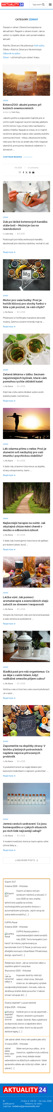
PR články (19, 1103)
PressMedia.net (12, 1101)
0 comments (33, 167)
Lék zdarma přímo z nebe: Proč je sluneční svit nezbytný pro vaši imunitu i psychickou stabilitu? (24, 452)
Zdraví (6, 57)
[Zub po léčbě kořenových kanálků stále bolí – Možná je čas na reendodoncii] (26, 196)
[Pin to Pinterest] (30, 172)
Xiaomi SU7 (10, 881)
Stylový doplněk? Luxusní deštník (20, 1002)
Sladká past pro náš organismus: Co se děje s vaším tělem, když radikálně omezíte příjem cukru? (26, 675)
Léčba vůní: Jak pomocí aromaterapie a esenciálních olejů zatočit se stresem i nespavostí (25, 601)
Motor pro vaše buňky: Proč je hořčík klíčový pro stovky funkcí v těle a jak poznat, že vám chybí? (24, 304)
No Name (9, 312)
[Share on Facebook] (23, 172)
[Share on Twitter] (26, 172)
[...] (26, 914)
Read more (8, 252)
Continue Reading (12, 157)
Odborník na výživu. (12, 53)
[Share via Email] (33, 172)
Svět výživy (39, 45)
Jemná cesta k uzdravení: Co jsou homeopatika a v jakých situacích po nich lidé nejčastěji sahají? (25, 827)
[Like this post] (20, 172)
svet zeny (15, 112)
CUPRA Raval (11, 922)
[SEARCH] (43, 4)
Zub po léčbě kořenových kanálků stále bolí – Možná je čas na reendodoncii (25, 225)
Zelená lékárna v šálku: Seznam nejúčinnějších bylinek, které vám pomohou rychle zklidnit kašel (25, 378)
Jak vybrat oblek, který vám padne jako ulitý (25, 1039)
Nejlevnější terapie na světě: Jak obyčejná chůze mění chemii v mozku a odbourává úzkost (24, 526)
